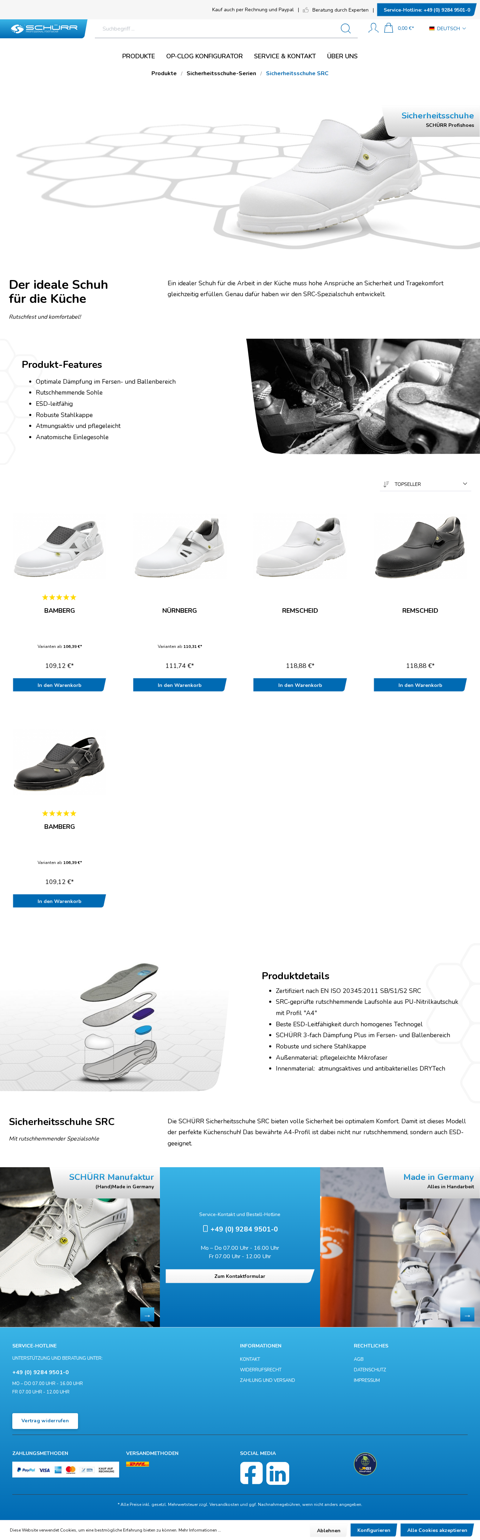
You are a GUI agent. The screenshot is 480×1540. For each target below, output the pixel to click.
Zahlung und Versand (267, 1380)
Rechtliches (371, 1346)
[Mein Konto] (374, 28)
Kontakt (250, 1359)
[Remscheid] (300, 546)
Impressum (367, 1380)
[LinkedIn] (277, 1473)
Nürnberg (179, 611)
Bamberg (59, 611)
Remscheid (300, 611)
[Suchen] (348, 28)
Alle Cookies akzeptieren (437, 1530)
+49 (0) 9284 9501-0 (427, 10)
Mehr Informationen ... (200, 1530)
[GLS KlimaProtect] (365, 1464)
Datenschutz (370, 1370)
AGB (359, 1359)
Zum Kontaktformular (239, 1276)
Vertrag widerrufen (45, 1420)
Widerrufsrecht (260, 1370)
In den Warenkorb (60, 685)
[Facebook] (251, 1473)
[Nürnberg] (180, 546)
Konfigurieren (373, 1530)
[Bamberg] (59, 546)
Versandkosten (224, 1504)
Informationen (260, 1346)
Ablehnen (328, 1530)
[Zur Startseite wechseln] (44, 29)
